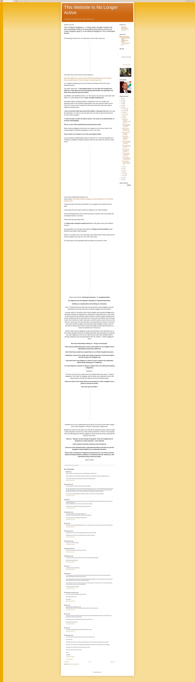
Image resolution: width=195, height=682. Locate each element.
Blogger (100, 672)
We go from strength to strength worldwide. (126, 133)
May (123, 168)
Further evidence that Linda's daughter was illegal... (126, 142)
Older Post (112, 661)
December (124, 108)
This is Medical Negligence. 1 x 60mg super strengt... (125, 138)
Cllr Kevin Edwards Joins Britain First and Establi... (126, 125)
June (123, 166)
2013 (122, 103)
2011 (122, 107)
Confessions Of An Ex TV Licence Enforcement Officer (126, 43)
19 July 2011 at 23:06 (70, 569)
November (124, 110)
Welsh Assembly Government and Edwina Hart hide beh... (126, 163)
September (124, 114)
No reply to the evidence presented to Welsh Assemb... (126, 121)
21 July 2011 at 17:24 (70, 631)
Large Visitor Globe (126, 64)
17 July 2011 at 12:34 (70, 495)
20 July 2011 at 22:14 (70, 609)
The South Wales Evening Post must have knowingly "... (126, 158)
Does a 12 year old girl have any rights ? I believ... (126, 146)
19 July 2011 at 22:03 (70, 562)
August (123, 115)
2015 (122, 100)
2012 (122, 105)
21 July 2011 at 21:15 (70, 656)
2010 (122, 177)
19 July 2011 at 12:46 (70, 544)
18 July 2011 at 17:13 (70, 519)
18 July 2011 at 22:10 (70, 526)
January (124, 175)
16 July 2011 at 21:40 (70, 480)
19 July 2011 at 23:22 (70, 588)
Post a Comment (69, 659)
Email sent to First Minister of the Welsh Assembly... (126, 129)
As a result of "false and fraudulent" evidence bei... (126, 154)
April (123, 170)
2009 (122, 179)
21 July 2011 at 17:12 (70, 623)
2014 (122, 101)
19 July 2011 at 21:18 (70, 552)
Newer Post (66, 661)
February (124, 173)
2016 (122, 98)
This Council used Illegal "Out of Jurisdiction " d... (126, 150)
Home (90, 661)
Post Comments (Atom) (74, 664)
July (123, 117)
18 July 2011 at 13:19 (70, 508)
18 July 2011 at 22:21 (70, 536)
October (124, 112)
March (123, 171)
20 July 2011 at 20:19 (70, 601)
